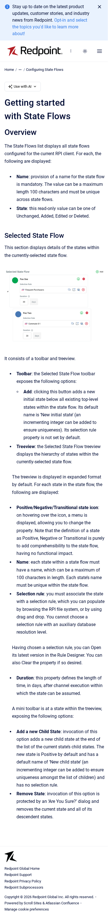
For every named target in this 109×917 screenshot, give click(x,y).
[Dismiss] (99, 6)
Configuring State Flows (44, 69)
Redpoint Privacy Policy (22, 881)
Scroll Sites (33, 903)
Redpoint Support (18, 875)
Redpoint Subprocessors (23, 887)
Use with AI (23, 86)
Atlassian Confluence (62, 903)
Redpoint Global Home (22, 868)
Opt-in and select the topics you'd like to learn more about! (49, 26)
